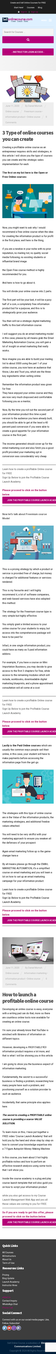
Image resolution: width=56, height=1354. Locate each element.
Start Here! (18, 7)
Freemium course (33, 111)
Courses (30, 7)
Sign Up (34, 12)
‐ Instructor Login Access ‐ (28, 52)
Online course (12, 111)
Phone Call (7, 1307)
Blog (40, 7)
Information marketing (35, 973)
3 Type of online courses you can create (27, 135)
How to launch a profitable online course (27, 997)
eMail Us (6, 1297)
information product (15, 117)
